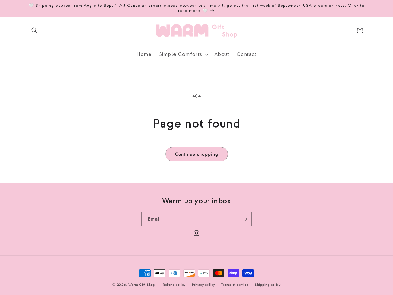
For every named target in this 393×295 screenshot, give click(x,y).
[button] (34, 30)
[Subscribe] (244, 219)
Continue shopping (196, 154)
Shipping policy (268, 284)
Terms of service (234, 284)
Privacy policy (203, 284)
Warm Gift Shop (141, 284)
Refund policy (174, 284)
